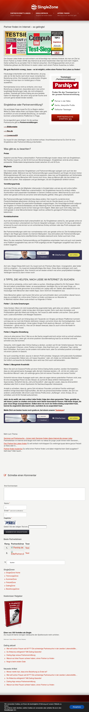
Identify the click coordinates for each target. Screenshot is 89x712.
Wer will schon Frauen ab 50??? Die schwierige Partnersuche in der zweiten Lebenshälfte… (42, 648)
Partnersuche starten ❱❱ (65, 117)
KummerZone (11, 579)
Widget (14, 639)
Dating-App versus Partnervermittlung (21, 655)
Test (27, 547)
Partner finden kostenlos (13, 448)
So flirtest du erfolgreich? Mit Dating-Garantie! (24, 652)
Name (7, 503)
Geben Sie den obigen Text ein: (16, 526)
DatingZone (10, 585)
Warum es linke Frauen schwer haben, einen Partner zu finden (30, 658)
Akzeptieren (77, 707)
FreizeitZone (11, 582)
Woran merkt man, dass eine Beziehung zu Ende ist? (27, 671)
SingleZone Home (13, 572)
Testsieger (59, 410)
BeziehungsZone (12, 589)
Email (13, 510)
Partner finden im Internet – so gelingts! (24, 26)
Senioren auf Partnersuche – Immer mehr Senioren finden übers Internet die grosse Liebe (38, 438)
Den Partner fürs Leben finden (15, 443)
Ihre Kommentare (10, 486)
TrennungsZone (12, 576)
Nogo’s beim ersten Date (16, 661)
